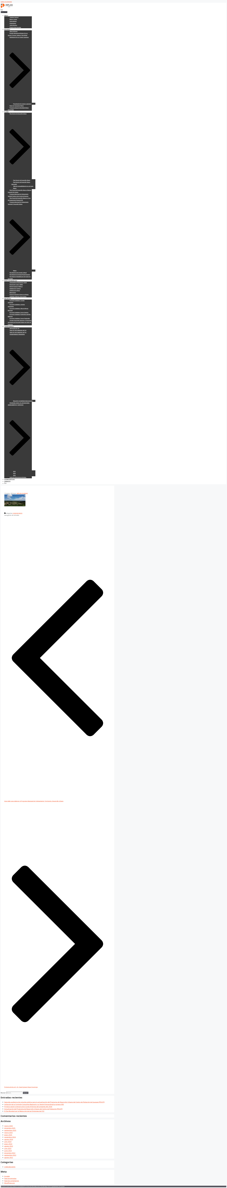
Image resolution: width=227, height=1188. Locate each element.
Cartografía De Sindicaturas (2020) (18, 282)
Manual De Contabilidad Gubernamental (23, 401)
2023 (14, 471)
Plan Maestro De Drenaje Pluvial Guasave (20, 274)
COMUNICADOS (17, 513)
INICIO (6, 15)
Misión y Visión (13, 19)
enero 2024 (8, 1144)
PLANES (6, 111)
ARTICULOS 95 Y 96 (14, 328)
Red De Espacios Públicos (16, 286)
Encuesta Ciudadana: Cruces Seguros (19, 312)
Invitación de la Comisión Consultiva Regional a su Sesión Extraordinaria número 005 (34, 1104)
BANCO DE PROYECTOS (10, 280)
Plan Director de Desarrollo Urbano (21, 180)
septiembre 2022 (10, 1155)
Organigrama (13, 23)
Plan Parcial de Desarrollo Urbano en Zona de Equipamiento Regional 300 (19, 199)
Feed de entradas (10, 1178)
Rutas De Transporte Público (17, 105)
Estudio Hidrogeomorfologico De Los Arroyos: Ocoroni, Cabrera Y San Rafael (18, 34)
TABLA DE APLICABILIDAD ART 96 (18, 332)
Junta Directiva (13, 25)
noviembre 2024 (10, 1137)
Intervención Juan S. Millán (16, 284)
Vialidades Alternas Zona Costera (18, 296)
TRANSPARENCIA (9, 326)
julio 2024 (7, 1142)
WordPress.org (9, 1183)
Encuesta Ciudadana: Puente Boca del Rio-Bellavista (19, 315)
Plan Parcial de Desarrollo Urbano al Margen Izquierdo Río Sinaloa (19, 191)
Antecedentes (13, 21)
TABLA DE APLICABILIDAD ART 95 (18, 330)
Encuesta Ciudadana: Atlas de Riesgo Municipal (18, 309)
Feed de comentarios (11, 1181)
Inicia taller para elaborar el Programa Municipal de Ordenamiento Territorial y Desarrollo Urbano (33, 801)
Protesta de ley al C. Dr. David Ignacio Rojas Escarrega (21, 1087)
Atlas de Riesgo (13, 31)
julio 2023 (7, 1148)
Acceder (7, 1176)
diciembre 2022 (9, 1153)
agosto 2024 (8, 1139)
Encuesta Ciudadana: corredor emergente (16, 301)
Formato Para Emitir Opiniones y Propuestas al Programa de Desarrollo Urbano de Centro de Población (19, 322)
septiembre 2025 (10, 1130)
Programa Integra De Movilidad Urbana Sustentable (18, 109)
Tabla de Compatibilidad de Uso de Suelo (23, 186)
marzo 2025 (8, 1133)
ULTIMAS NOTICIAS (9, 479)
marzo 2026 (8, 1126)
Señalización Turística (15, 288)
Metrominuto (13, 292)
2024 (14, 473)
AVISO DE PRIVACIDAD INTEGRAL (18, 477)
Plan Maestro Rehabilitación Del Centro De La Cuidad (19, 277)
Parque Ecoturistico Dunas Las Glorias (19, 294)
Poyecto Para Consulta (15, 27)
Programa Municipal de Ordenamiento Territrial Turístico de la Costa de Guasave (18, 195)
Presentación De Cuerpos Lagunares (22, 104)
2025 (14, 475)
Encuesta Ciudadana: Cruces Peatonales (20, 318)
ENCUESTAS (7, 298)
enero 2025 (8, 1135)
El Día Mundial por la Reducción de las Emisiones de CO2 (24, 1111)
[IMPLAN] (7, 8)
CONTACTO (7, 481)
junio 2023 (8, 1151)
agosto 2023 (8, 1146)
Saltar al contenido (6, 2)
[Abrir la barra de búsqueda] (2, 10)
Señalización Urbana (15, 290)
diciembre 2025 (9, 1128)
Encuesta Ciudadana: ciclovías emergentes (16, 305)
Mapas (14, 188)
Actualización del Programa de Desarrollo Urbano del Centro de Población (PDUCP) (33, 1109)
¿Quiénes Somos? (14, 17)
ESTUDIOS (7, 29)
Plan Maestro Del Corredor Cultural (18, 272)
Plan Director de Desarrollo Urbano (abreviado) (20, 183)
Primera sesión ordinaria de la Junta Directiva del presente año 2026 (28, 1107)
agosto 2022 (8, 1157)
